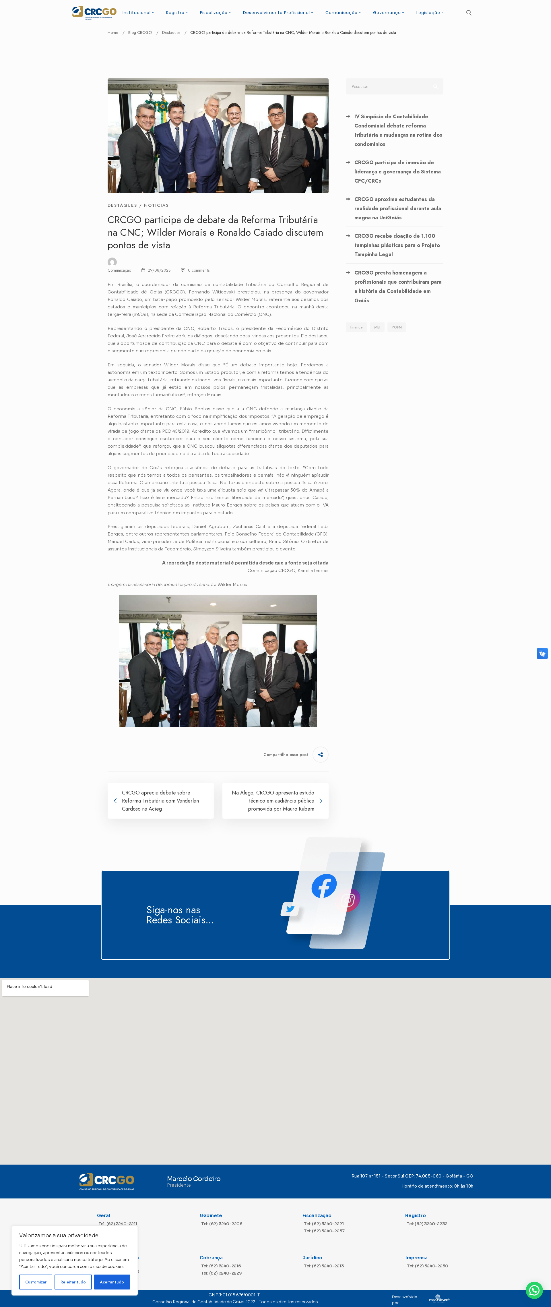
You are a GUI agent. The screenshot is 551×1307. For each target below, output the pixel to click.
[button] (534, 1290)
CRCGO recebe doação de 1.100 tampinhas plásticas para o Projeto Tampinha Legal (397, 245)
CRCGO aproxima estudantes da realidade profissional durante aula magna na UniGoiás (397, 208)
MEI (377, 327)
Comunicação (119, 270)
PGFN (397, 327)
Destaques (171, 32)
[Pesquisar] (394, 86)
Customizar (35, 1282)
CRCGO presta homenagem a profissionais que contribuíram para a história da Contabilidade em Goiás (398, 286)
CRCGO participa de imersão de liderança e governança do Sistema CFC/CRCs (397, 172)
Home (113, 32)
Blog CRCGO (140, 32)
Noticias (156, 205)
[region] (74, 1261)
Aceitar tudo (112, 1282)
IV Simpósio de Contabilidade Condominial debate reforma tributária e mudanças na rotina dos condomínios (398, 130)
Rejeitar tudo (73, 1282)
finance (356, 327)
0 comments (198, 270)
